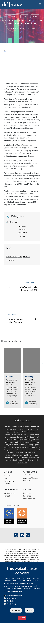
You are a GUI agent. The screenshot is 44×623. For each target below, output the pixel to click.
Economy (22, 233)
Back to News (12, 222)
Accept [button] (29, 610)
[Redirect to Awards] (22, 516)
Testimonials (9, 481)
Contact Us (8, 483)
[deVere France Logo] (12, 4)
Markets (22, 226)
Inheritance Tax (29, 499)
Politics (22, 229)
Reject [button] (22, 618)
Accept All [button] (16, 610)
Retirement (27, 493)
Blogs (22, 236)
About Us (7, 475)
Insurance (27, 496)
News (6, 478)
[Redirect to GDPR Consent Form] (9, 516)
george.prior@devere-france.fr (17, 460)
